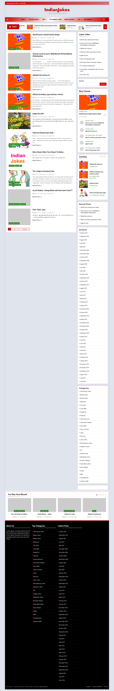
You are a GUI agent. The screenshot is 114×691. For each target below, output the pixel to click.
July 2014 (82, 378)
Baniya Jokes (84, 395)
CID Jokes (83, 405)
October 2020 (84, 257)
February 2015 (84, 357)
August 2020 (83, 264)
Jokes (23, 19)
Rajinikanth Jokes (85, 457)
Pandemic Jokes (84, 446)
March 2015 (83, 354)
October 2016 (84, 312)
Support (88, 686)
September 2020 (84, 260)
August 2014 (83, 374)
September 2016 (84, 316)
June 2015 (83, 343)
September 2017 (84, 285)
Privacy (106, 686)
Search (81, 81)
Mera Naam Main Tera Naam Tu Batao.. (49, 152)
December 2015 (84, 323)
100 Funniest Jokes (55, 19)
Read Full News (36, 47)
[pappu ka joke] (45, 28)
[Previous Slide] (104, 3)
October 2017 (84, 281)
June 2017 (83, 291)
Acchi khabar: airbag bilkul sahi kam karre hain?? (52, 190)
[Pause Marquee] (105, 26)
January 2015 (84, 361)
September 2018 (84, 278)
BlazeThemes (43, 686)
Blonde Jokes (84, 398)
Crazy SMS (83, 408)
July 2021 (82, 243)
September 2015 (84, 333)
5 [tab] (105, 494)
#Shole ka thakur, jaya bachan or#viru (89, 3)
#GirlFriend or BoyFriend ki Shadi (46, 35)
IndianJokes (57, 9)
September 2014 (84, 371)
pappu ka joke (53, 25)
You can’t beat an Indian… (19, 514)
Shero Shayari (69, 19)
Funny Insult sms (85, 419)
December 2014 (84, 364)
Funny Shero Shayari (85, 422)
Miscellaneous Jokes (14, 185)
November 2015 (84, 326)
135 (24, 229)
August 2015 (83, 336)
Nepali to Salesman (94, 514)
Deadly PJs (83, 412)
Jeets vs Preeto (84, 429)
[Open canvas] (7, 20)
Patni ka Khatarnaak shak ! (76, 25)
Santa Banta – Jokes (44, 514)
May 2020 (83, 271)
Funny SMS (83, 426)
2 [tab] (98, 494)
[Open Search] (104, 19)
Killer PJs (82, 436)
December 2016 (84, 309)
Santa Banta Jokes (85, 464)
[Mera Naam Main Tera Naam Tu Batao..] (89, 28)
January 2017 (84, 305)
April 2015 (83, 350)
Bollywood (87, 19)
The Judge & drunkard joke (43, 171)
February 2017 (84, 302)
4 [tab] (103, 494)
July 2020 (82, 267)
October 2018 (84, 274)
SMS (43, 19)
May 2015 (83, 347)
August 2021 (83, 240)
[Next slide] (106, 3)
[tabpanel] (19, 508)
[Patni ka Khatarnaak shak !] (63, 28)
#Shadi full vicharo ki (41, 75)
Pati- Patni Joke (39, 210)
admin (35, 38)
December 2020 (84, 250)
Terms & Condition (97, 686)
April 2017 (83, 295)
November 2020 (84, 253)
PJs (79, 19)
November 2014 (84, 367)
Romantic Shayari (85, 460)
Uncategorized (84, 477)
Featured (11, 48)
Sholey (16, 108)
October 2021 (84, 233)
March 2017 (83, 298)
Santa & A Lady (69, 514)
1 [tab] (96, 494)
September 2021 (84, 236)
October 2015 (84, 329)
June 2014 (83, 381)
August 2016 (83, 319)
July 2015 (82, 340)
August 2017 (83, 288)
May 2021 (83, 247)
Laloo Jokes (83, 439)
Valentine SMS (84, 481)
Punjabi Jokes (33, 19)
